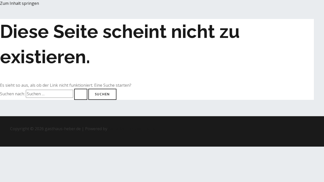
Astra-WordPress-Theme (132, 128)
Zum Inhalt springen (19, 3)
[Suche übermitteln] (80, 94)
